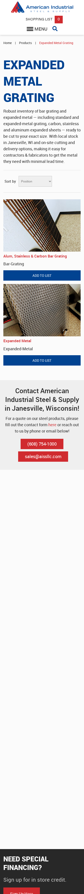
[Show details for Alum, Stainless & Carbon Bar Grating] (42, 225)
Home (7, 43)
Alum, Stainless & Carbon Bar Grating (35, 256)
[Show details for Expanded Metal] (42, 310)
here (52, 424)
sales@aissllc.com (43, 456)
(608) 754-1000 (42, 444)
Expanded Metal (17, 341)
